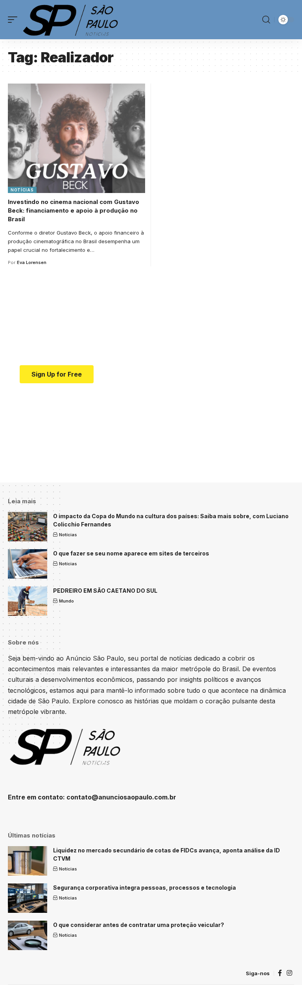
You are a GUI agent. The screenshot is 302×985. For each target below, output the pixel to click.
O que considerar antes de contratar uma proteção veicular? (138, 924)
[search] (266, 19)
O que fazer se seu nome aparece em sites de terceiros (131, 553)
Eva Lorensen (31, 262)
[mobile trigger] (14, 19)
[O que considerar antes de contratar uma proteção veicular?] (27, 935)
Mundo (66, 601)
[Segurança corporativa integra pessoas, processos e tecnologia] (27, 898)
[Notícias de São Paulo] (72, 19)
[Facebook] (280, 973)
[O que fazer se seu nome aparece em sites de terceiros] (27, 564)
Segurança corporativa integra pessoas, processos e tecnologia (144, 887)
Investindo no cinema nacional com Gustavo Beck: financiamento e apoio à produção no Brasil (73, 210)
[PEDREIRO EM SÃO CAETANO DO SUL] (27, 601)
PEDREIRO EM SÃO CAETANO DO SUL (105, 590)
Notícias (22, 190)
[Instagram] (289, 973)
